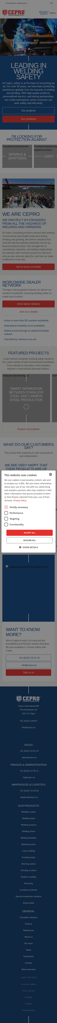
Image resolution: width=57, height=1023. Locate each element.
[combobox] (50, 474)
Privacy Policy (19, 500)
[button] (28, 547)
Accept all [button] (29, 532)
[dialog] (28, 511)
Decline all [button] (29, 540)
